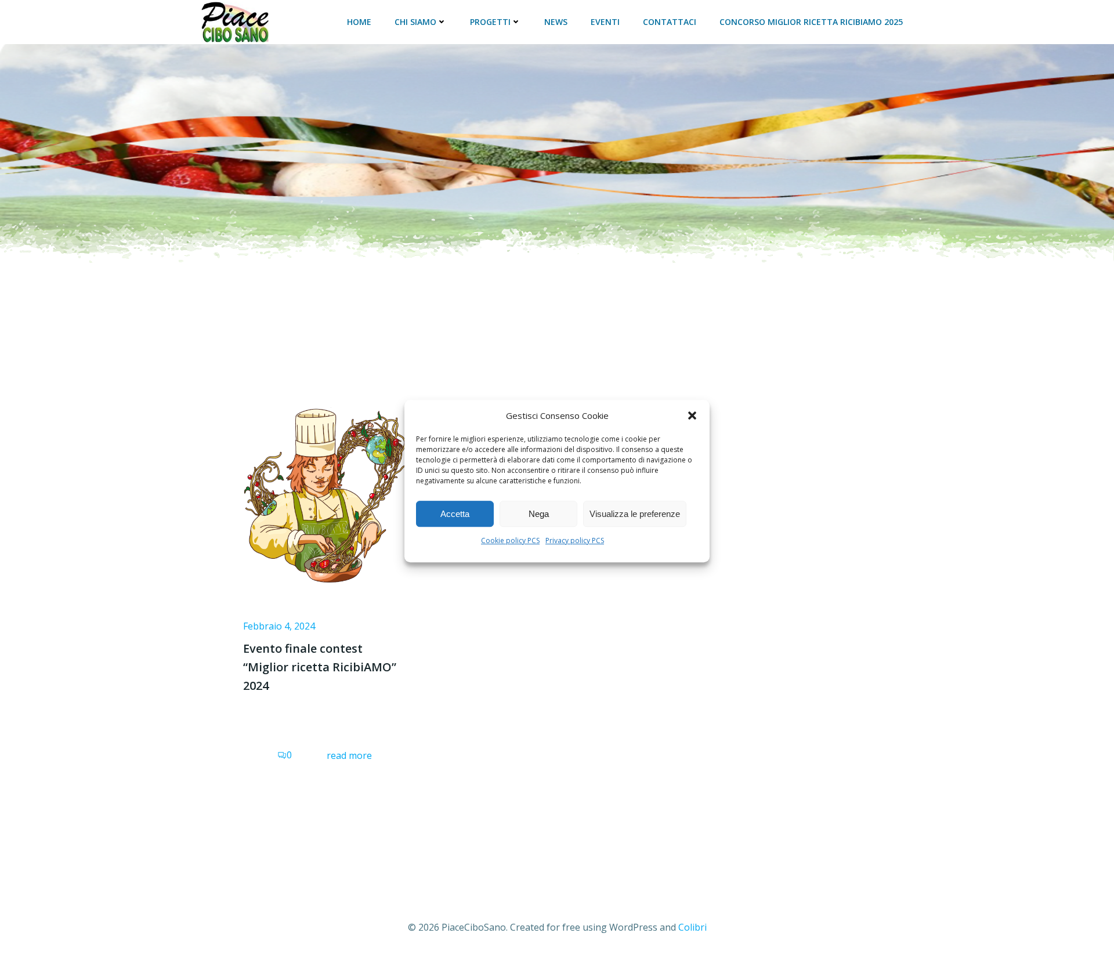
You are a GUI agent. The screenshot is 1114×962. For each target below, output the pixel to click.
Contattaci (669, 21)
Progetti (490, 21)
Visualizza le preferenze (634, 514)
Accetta (454, 514)
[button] (692, 415)
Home (359, 21)
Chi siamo (415, 21)
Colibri (692, 927)
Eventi (605, 21)
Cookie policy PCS (510, 540)
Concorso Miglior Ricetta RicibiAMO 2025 (811, 21)
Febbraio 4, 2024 (279, 626)
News (555, 21)
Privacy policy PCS (574, 540)
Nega (539, 514)
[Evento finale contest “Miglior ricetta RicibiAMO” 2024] (325, 490)
